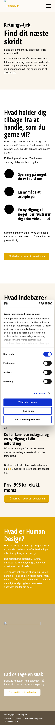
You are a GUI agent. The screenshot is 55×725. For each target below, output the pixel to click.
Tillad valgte (27, 411)
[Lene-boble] (22, 641)
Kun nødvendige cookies (27, 419)
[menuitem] (47, 6)
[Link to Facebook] (44, 714)
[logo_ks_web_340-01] (23, 6)
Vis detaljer (40, 393)
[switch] (47, 363)
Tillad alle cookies (27, 402)
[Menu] (47, 6)
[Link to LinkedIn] (48, 714)
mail (9, 468)
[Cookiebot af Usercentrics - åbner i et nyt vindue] (39, 303)
